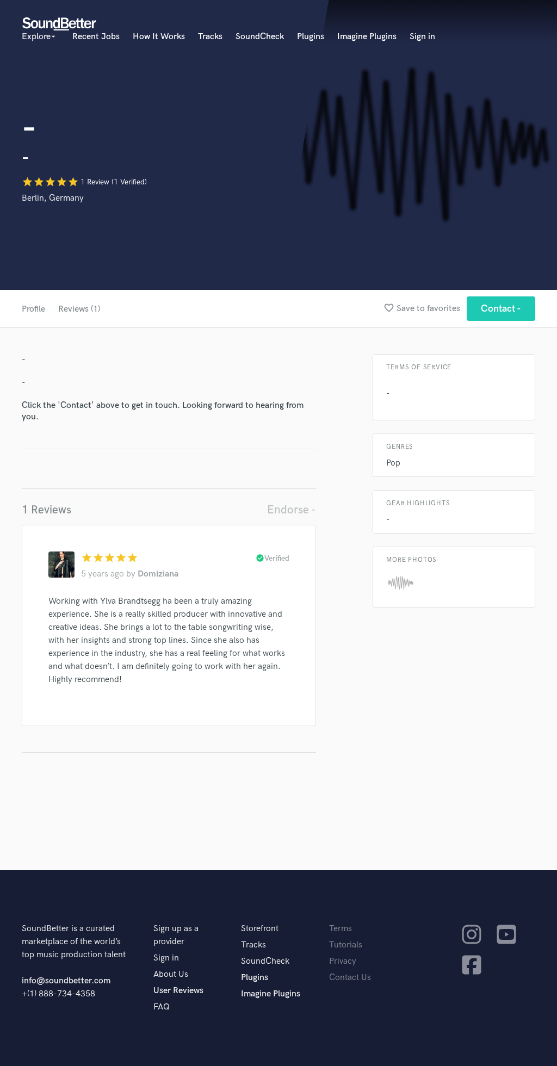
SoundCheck (260, 37)
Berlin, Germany (53, 198)
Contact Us (350, 977)
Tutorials (345, 945)
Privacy (342, 961)
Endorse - (291, 510)
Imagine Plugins (367, 37)
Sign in (422, 37)
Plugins (310, 37)
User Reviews (178, 991)
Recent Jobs (96, 37)
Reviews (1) (79, 309)
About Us (170, 974)
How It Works (159, 37)
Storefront (259, 929)
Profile (33, 309)
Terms (340, 929)
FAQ (161, 1007)
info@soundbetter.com (66, 981)
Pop (393, 463)
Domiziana (158, 574)
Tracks (210, 37)
